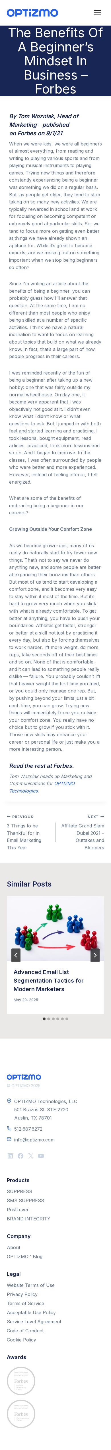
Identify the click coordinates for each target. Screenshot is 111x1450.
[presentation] (55, 928)
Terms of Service (25, 1303)
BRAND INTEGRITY (28, 1219)
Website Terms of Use (31, 1285)
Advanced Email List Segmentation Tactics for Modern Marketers (49, 981)
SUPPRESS (19, 1191)
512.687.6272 (28, 1129)
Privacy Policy (22, 1294)
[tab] (44, 1019)
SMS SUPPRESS (25, 1200)
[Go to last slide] (15, 955)
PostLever (18, 1209)
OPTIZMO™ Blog (24, 1256)
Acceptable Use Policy (31, 1312)
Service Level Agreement (34, 1321)
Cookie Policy (21, 1340)
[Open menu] (97, 12)
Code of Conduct (25, 1330)
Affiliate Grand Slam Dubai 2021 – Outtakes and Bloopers (82, 832)
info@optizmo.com (34, 1140)
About (13, 1247)
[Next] (95, 955)
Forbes (26, 133)
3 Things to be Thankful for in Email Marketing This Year (24, 832)
